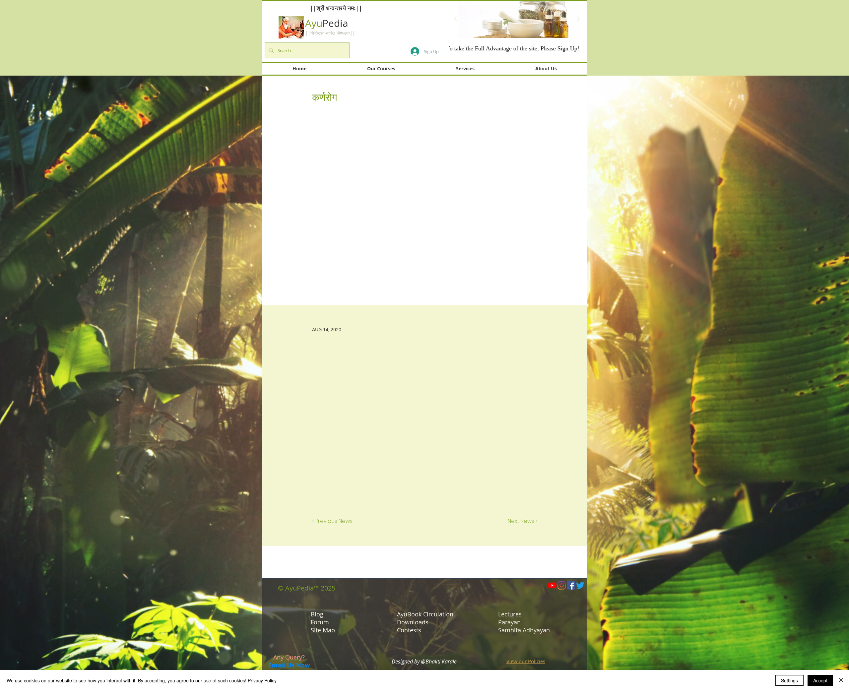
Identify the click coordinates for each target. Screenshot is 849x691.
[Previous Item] (455, 19)
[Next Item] (578, 19)
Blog (317, 614)
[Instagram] (561, 585)
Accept (820, 680)
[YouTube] (552, 585)
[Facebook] (571, 585)
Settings (789, 680)
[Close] (841, 680)
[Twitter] (580, 585)
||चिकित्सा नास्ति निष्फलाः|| (330, 33)
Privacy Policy (262, 680)
